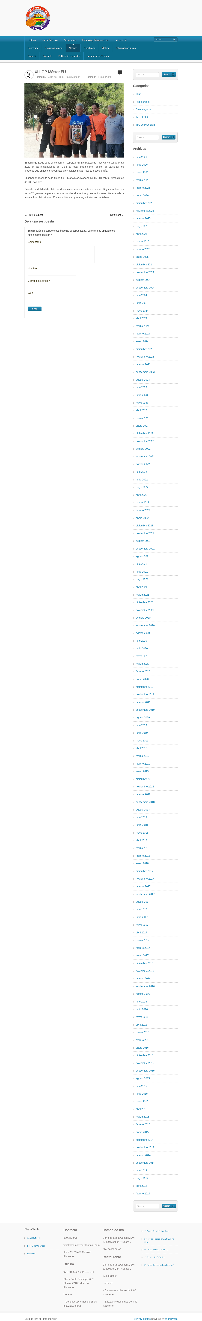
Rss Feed (31, 1254)
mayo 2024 (142, 310)
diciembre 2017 (144, 871)
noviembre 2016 (145, 971)
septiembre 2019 (145, 709)
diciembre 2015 (144, 1055)
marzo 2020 (142, 663)
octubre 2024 (143, 280)
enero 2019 (142, 771)
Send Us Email (33, 1238)
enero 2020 (142, 679)
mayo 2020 (142, 656)
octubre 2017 (143, 886)
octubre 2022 (143, 448)
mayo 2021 (142, 579)
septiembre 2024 (145, 287)
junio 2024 (142, 303)
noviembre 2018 (145, 786)
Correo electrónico (39, 280)
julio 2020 (141, 640)
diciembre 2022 (144, 433)
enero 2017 (142, 955)
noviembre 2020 (145, 610)
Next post (117, 215)
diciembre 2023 (144, 349)
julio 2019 (141, 725)
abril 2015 (141, 1109)
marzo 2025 (142, 241)
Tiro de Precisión (145, 124)
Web (30, 293)
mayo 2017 (142, 924)
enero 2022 (142, 518)
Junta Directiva (50, 40)
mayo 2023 (142, 402)
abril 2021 (141, 587)
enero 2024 (142, 341)
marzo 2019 (142, 756)
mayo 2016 (142, 1017)
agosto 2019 (143, 717)
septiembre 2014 (145, 1162)
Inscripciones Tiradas (98, 56)
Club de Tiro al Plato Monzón (64, 77)
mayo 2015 (142, 1101)
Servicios (70, 40)
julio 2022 (141, 472)
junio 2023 (142, 395)
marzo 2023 (142, 418)
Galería (106, 48)
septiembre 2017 (145, 894)
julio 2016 (141, 1001)
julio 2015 (141, 1086)
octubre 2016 (143, 978)
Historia (32, 40)
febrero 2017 (143, 948)
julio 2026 (141, 157)
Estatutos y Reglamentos (95, 40)
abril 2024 (141, 318)
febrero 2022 (143, 510)
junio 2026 (142, 164)
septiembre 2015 (145, 1070)
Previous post (33, 215)
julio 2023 (141, 387)
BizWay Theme (142, 1319)
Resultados (89, 48)
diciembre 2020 (144, 602)
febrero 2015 (143, 1124)
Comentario (35, 242)
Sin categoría (143, 109)
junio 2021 (142, 571)
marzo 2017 (142, 940)
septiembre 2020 (145, 625)
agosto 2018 (143, 809)
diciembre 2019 (144, 687)
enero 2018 (142, 863)
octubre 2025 (143, 218)
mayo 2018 (142, 832)
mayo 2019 (142, 740)
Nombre (33, 268)
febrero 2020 (143, 671)
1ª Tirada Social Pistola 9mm (156, 1231)
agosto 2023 (143, 379)
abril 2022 (141, 495)
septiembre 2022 (145, 456)
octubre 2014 (143, 1155)
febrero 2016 (143, 1040)
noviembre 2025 (145, 211)
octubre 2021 (143, 541)
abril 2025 (141, 234)
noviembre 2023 (145, 356)
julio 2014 (141, 1170)
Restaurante (143, 101)
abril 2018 (141, 840)
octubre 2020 (143, 617)
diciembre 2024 (144, 264)
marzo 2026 (142, 180)
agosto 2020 (143, 633)
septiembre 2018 (145, 802)
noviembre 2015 (145, 1063)
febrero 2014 (143, 1193)
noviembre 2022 (145, 441)
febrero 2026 (143, 187)
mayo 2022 (142, 487)
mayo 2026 (142, 172)
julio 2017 (141, 909)
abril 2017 (141, 932)
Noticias (73, 48)
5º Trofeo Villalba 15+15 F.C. (156, 1250)
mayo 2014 (142, 1178)
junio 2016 (142, 1009)
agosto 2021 (143, 556)
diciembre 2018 (144, 779)
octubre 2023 (143, 364)
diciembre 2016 (144, 963)
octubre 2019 (143, 702)
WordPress (171, 1319)
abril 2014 (141, 1185)
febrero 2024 (143, 333)
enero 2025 (142, 256)
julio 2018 (141, 817)
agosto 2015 (143, 1078)
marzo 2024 (142, 326)
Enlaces (32, 56)
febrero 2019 (143, 763)
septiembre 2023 (145, 372)
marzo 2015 (142, 1116)
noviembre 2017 (145, 878)
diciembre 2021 (144, 525)
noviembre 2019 (145, 694)
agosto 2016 (143, 994)
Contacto (47, 56)
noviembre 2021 (145, 533)
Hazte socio (121, 40)
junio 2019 (142, 733)
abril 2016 (141, 1024)
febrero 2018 (143, 855)
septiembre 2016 (145, 986)
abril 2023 (141, 410)
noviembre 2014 (145, 1147)
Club (138, 94)
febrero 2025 (143, 249)
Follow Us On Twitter (36, 1246)
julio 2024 (141, 295)
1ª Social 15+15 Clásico (154, 1257)
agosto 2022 (143, 464)
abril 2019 (141, 748)
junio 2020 (142, 648)
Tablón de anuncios (126, 48)
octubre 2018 (143, 794)
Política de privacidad (69, 56)
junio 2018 (142, 825)
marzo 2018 (142, 848)
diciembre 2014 (144, 1140)
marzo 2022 (142, 502)
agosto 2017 (143, 901)
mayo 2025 (142, 226)
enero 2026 (142, 195)
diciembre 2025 (144, 203)
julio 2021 (141, 564)
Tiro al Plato (104, 77)
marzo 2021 (142, 594)
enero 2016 (142, 1047)
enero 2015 (142, 1132)
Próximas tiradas (53, 48)
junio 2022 (142, 479)
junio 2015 (142, 1093)
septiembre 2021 (145, 548)
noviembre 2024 (145, 272)
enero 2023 (142, 425)
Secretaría (33, 48)
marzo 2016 (142, 1032)
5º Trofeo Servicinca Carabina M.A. (159, 1265)
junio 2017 (142, 917)
